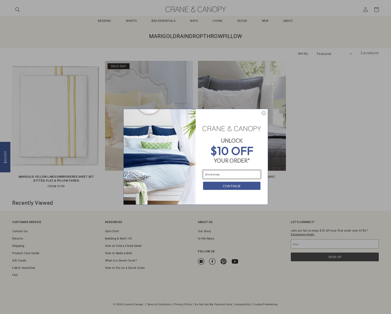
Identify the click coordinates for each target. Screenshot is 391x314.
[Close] (263, 113)
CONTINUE (232, 186)
